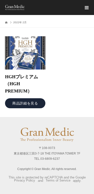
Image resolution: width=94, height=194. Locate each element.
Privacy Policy (24, 180)
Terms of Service (58, 180)
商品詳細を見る (25, 103)
